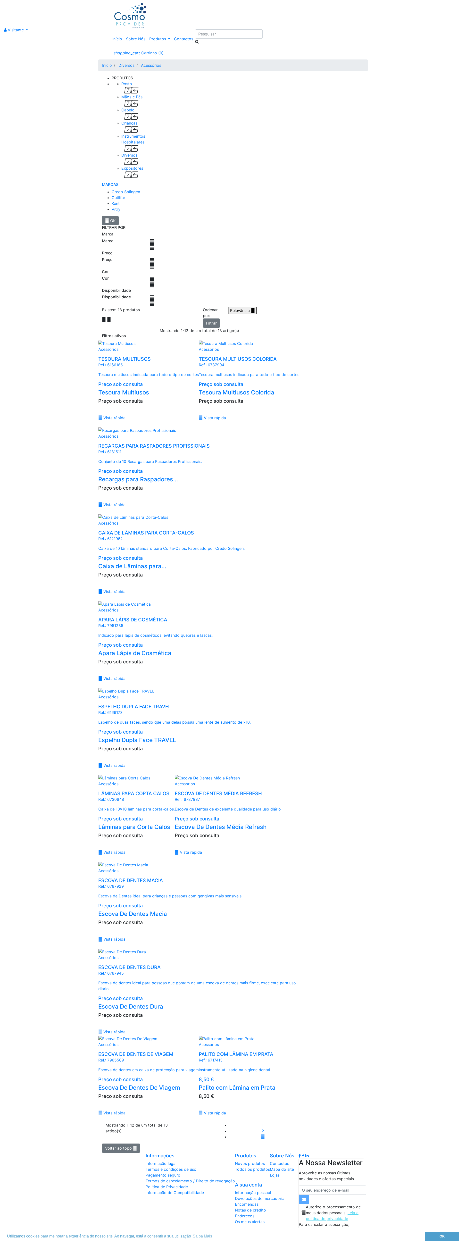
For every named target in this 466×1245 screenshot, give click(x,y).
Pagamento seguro (163, 1175)
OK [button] (442, 1236)
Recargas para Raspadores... (138, 479)
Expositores (132, 168)
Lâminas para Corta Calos (134, 826)
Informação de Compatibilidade (175, 1192)
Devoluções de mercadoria (259, 1198)
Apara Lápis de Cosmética (134, 653)
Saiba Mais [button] (202, 1236)
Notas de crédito (250, 1210)
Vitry (116, 209)
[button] (16, 29)
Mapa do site (282, 1169)
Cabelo (127, 110)
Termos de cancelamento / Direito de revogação (190, 1180)
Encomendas (246, 1204)
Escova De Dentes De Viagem (139, 1087)
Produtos (158, 38)
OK (110, 220)
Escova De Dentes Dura (130, 1006)
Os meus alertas (250, 1221)
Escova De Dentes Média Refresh (220, 826)
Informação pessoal (253, 1192)
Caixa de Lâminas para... (132, 566)
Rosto (126, 83)
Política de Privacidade (167, 1186)
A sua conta (248, 1185)
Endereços (244, 1215)
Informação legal (161, 1163)
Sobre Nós (135, 38)
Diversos (129, 155)
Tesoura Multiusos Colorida (236, 392)
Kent (116, 203)
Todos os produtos (252, 1169)
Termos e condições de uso (171, 1169)
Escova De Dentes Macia (132, 913)
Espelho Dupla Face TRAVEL (137, 740)
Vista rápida (111, 417)
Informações (160, 1156)
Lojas (275, 1175)
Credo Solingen (126, 191)
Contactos (183, 38)
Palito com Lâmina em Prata (237, 1087)
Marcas (110, 184)
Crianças (129, 123)
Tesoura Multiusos (123, 392)
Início (117, 38)
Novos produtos (250, 1163)
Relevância (242, 310)
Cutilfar (118, 197)
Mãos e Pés (131, 96)
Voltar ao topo (121, 1148)
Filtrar (211, 323)
